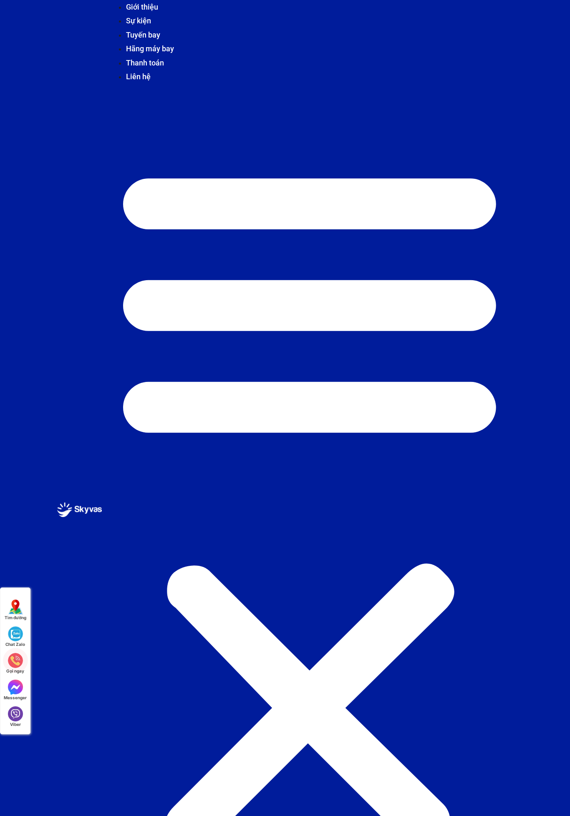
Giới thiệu (142, 7)
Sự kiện (138, 20)
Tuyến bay (143, 34)
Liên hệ (138, 76)
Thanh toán (145, 62)
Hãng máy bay (150, 48)
